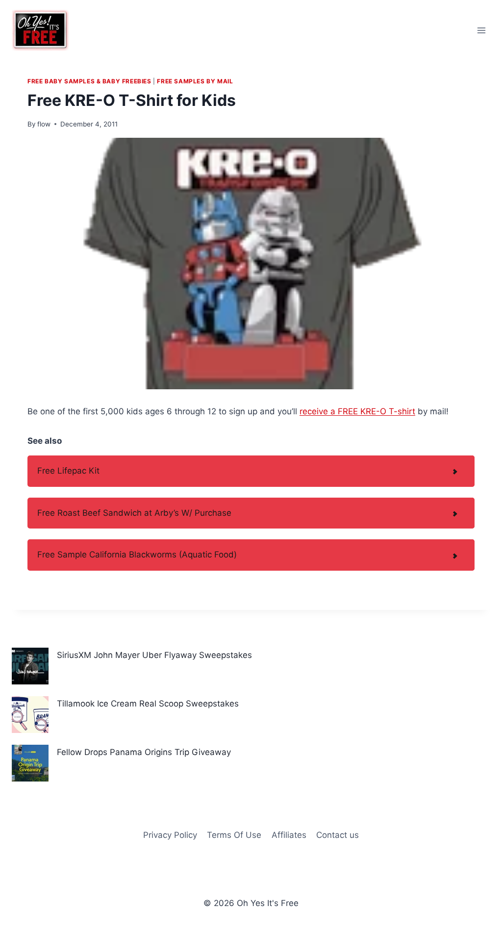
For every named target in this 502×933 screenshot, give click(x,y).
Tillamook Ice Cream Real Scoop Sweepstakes (148, 703)
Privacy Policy (170, 835)
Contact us (337, 835)
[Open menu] (481, 30)
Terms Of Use (234, 835)
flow (43, 124)
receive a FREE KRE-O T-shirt (357, 411)
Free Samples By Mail (195, 81)
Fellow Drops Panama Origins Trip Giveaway (144, 752)
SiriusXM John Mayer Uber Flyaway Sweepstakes (154, 655)
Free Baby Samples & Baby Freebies (89, 81)
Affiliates (289, 835)
